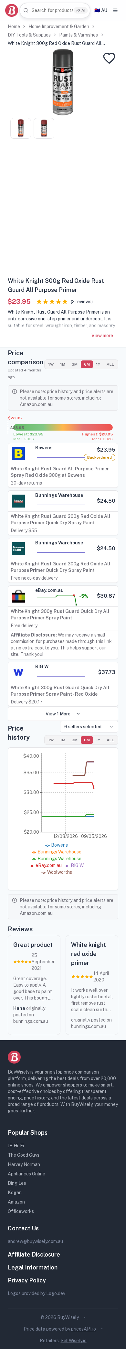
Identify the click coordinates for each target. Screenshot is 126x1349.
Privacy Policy (27, 1280)
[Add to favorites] (109, 58)
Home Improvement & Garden (58, 26)
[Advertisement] (63, 210)
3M (75, 364)
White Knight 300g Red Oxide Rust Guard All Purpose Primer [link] (54, 44)
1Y (98, 364)
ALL (110, 364)
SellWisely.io (74, 1340)
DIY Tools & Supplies (29, 34)
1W (51, 364)
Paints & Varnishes (78, 34)
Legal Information (33, 1267)
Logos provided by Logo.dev (36, 1293)
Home (14, 26)
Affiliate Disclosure (34, 1254)
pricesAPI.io (83, 1329)
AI (83, 10)
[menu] (115, 10)
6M (87, 364)
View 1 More (58, 713)
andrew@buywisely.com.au (35, 1241)
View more (102, 335)
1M (62, 364)
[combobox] (54, 10)
